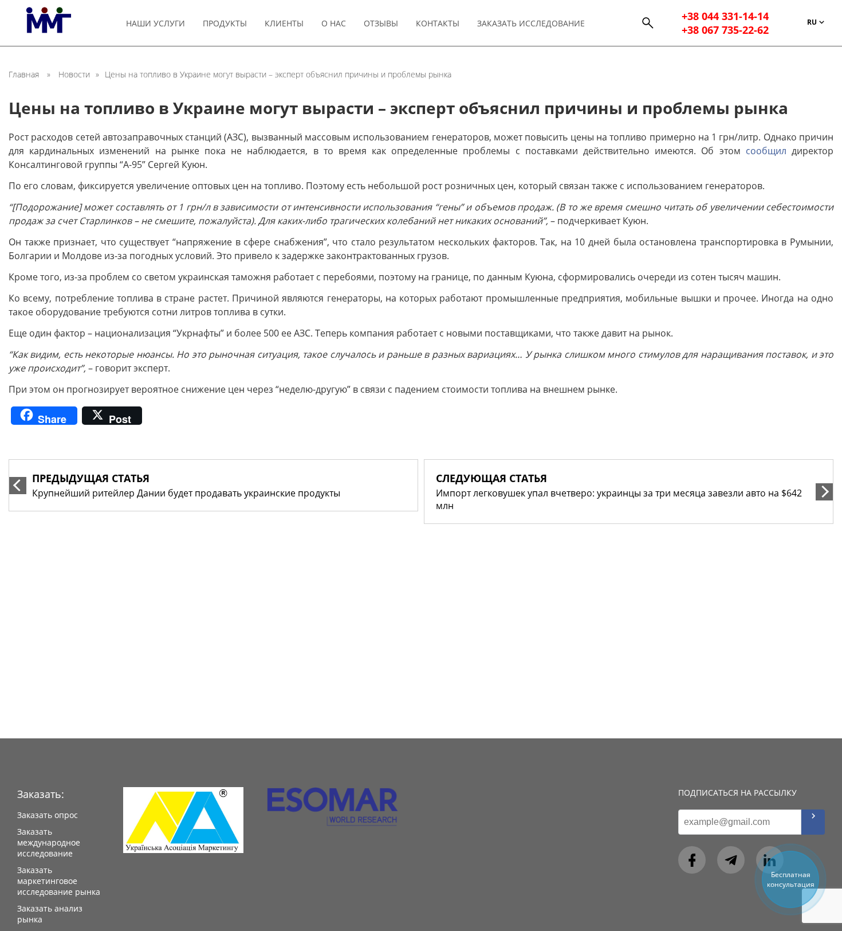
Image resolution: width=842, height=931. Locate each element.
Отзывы (381, 23)
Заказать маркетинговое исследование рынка (58, 880)
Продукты (225, 23)
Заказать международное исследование (48, 842)
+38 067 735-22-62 (725, 30)
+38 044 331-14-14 (725, 16)
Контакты (437, 23)
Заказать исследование (531, 23)
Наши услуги (155, 23)
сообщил (766, 150)
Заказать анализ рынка (49, 914)
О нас (333, 23)
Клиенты (284, 23)
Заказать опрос (47, 814)
